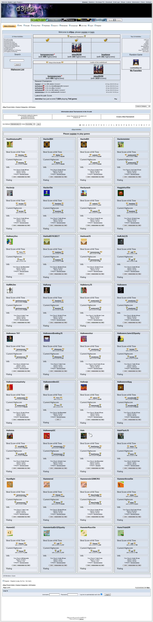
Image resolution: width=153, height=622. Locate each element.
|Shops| (123, 2)
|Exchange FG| (100, 2)
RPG (20, 25)
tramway (82, 619)
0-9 (83, 125)
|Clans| (143, 2)
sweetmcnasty (39, 92)
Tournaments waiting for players (28, 115)
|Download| (109, 2)
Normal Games (24, 174)
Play (115, 99)
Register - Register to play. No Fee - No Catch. (18, 581)
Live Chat (83, 25)
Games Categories (22, 107)
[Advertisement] (76, 607)
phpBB (81, 617)
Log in (91, 25)
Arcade (27, 25)
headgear (105, 55)
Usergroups (74, 25)
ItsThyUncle (39, 86)
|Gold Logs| (116, 2)
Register (19, 2)
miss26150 (77, 55)
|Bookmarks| (136, 2)
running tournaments (27, 117)
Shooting (98, 465)
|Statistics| (92, 2)
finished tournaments (28, 118)
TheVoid (37, 84)
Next (148, 587)
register (84, 32)
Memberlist (64, 25)
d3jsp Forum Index (9, 107)
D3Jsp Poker (36, 25)
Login (14, 2)
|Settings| (148, 2)
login (92, 32)
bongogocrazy (47, 55)
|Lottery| (128, 2)
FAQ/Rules (47, 25)
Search (55, 25)
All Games (32, 107)
